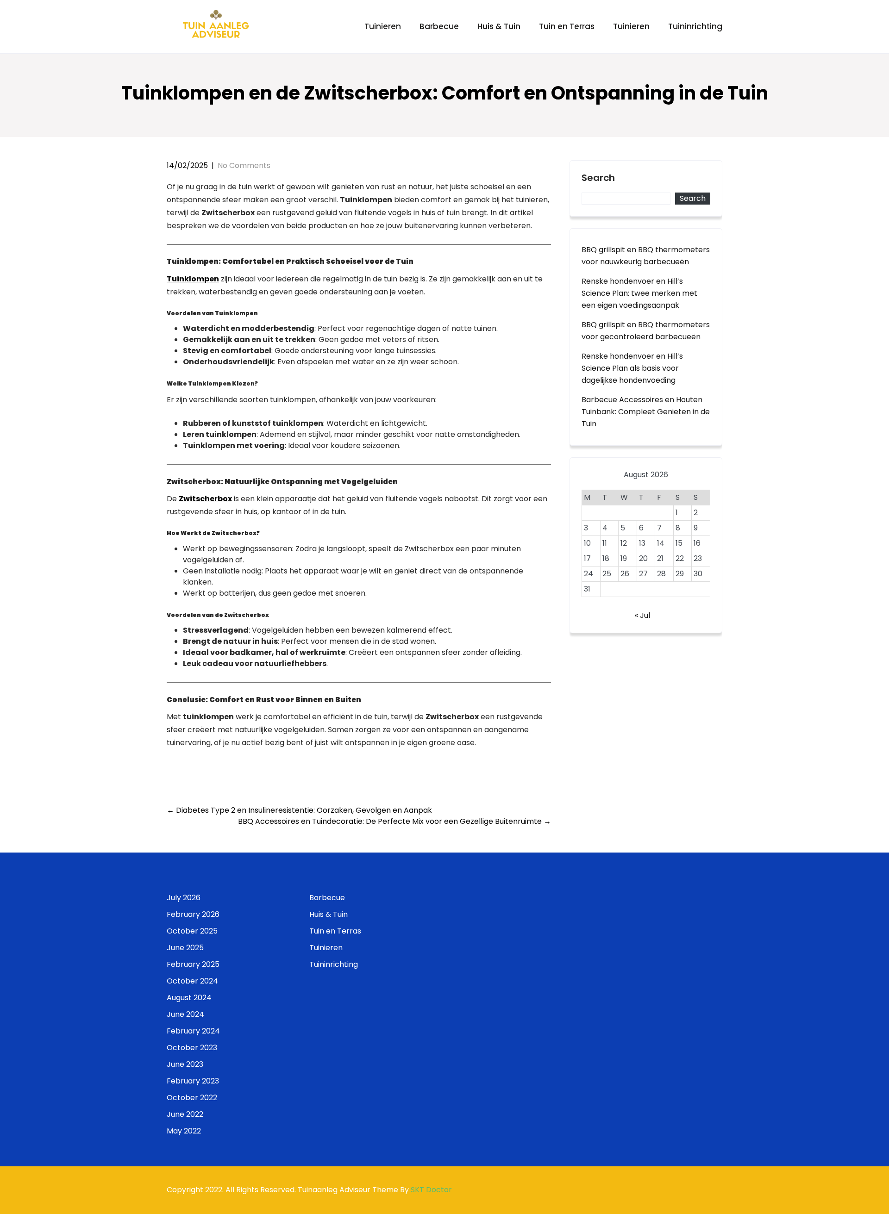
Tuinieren (382, 26)
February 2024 (193, 1031)
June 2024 (185, 1014)
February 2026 (193, 914)
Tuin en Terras (567, 26)
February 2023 (193, 1081)
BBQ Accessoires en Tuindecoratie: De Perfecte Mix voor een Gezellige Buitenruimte (394, 821)
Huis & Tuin (498, 26)
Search (598, 178)
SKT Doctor (431, 1189)
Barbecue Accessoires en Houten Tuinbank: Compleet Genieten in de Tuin (646, 411)
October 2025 (192, 931)
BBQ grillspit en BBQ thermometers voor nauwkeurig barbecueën (646, 255)
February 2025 (193, 964)
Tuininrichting (695, 26)
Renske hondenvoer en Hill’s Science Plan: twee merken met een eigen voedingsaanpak (639, 293)
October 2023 (192, 1047)
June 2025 (185, 947)
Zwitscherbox (205, 498)
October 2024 (192, 981)
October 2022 (192, 1097)
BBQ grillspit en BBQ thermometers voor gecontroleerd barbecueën (646, 330)
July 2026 (183, 897)
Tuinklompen (193, 279)
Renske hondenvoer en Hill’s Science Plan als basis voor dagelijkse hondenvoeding (632, 368)
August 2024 (189, 997)
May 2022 (184, 1131)
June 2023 (185, 1064)
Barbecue (439, 26)
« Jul (642, 615)
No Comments (244, 165)
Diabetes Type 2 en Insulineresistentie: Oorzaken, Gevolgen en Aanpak (299, 810)
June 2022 (185, 1114)
